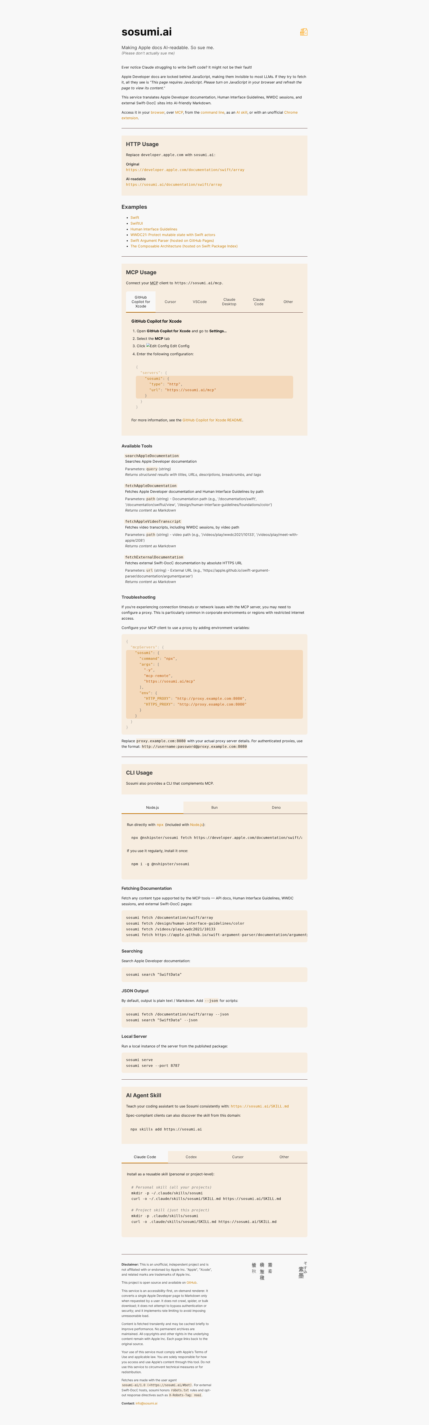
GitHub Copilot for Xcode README (212, 420)
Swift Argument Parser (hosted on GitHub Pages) (172, 240)
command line (212, 112)
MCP (179, 112)
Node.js (152, 807)
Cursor (170, 301)
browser (157, 112)
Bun (214, 807)
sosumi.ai (147, 31)
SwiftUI (136, 223)
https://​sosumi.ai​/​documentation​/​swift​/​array (174, 184)
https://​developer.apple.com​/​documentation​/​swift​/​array (185, 170)
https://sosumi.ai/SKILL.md (260, 1106)
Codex (191, 1157)
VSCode (200, 301)
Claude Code (259, 301)
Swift (134, 217)
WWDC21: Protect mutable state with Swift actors (172, 234)
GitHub (192, 1282)
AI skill (241, 112)
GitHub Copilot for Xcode (141, 301)
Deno (276, 807)
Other (288, 301)
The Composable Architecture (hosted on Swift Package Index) (184, 246)
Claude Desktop (229, 301)
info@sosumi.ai (146, 1403)
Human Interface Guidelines (153, 229)
